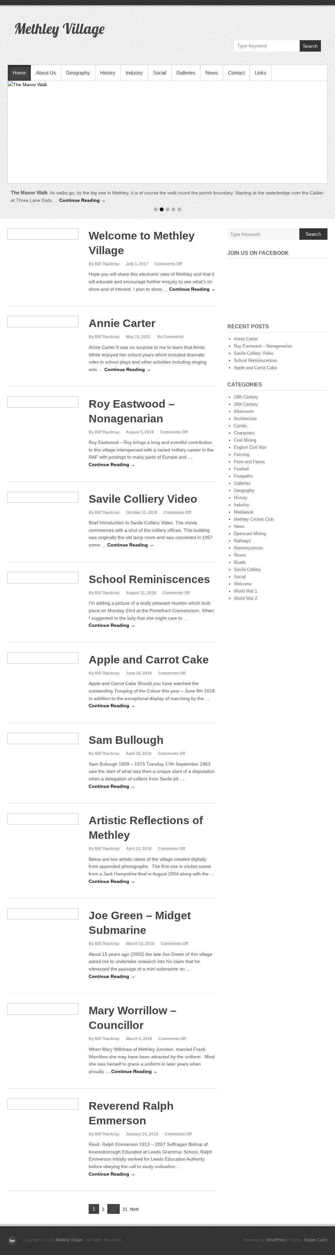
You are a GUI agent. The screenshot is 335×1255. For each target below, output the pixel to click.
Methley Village (59, 28)
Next (134, 1209)
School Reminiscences (149, 579)
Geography (78, 72)
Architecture (245, 418)
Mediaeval (243, 512)
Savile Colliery (247, 569)
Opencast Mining (250, 533)
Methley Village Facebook (315, 25)
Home (19, 72)
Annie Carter (122, 323)
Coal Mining (245, 440)
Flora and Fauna (249, 461)
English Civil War (250, 447)
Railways (242, 540)
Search (310, 46)
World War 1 (245, 591)
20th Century (246, 404)
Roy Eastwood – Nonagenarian (263, 346)
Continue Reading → (82, 200)
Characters (244, 433)
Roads (240, 562)
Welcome (243, 583)
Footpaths (243, 476)
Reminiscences (248, 548)
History (107, 72)
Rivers (240, 555)
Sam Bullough (126, 740)
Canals (240, 425)
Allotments (244, 411)
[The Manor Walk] (167, 132)
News (211, 72)
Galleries (185, 72)
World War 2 (245, 598)
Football (241, 468)
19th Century (246, 397)
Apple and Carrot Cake (149, 659)
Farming (241, 454)
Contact (236, 72)
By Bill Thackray (104, 264)
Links (260, 72)
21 (125, 1210)
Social (159, 72)
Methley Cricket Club (253, 519)
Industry (134, 72)
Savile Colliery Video (143, 499)
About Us (46, 72)
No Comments (170, 336)
